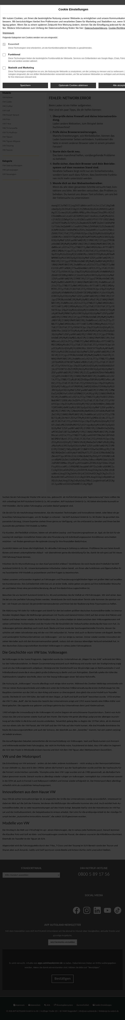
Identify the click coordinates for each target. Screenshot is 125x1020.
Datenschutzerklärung (96, 28)
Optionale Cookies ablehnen (73, 85)
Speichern (25, 85)
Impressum (8, 33)
